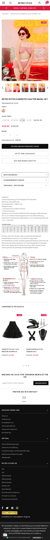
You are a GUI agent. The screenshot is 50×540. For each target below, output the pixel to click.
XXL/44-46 (38, 120)
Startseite (5, 14)
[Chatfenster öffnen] (5, 535)
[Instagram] (17, 508)
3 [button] (26, 365)
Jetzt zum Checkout (25, 154)
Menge (4, 131)
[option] (25, 8)
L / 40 (22, 120)
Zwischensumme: (8, 140)
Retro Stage (25, 3)
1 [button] (21, 365)
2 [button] (23, 365)
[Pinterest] (12, 508)
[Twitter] (7, 508)
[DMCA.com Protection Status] (9, 513)
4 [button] (28, 365)
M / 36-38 (14, 120)
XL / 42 (29, 120)
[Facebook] (2, 508)
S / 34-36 (5, 120)
